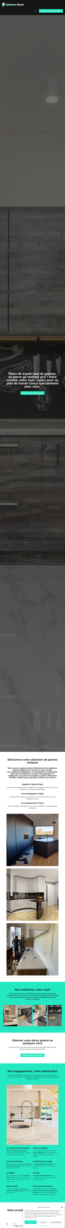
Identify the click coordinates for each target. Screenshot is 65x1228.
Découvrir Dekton (8, 1024)
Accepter (30, 1222)
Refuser (43, 1222)
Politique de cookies (42, 1225)
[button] (62, 1207)
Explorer (25, 1024)
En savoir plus (40, 1024)
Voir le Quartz (55, 1024)
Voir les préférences (56, 1222)
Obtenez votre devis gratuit (51, 11)
